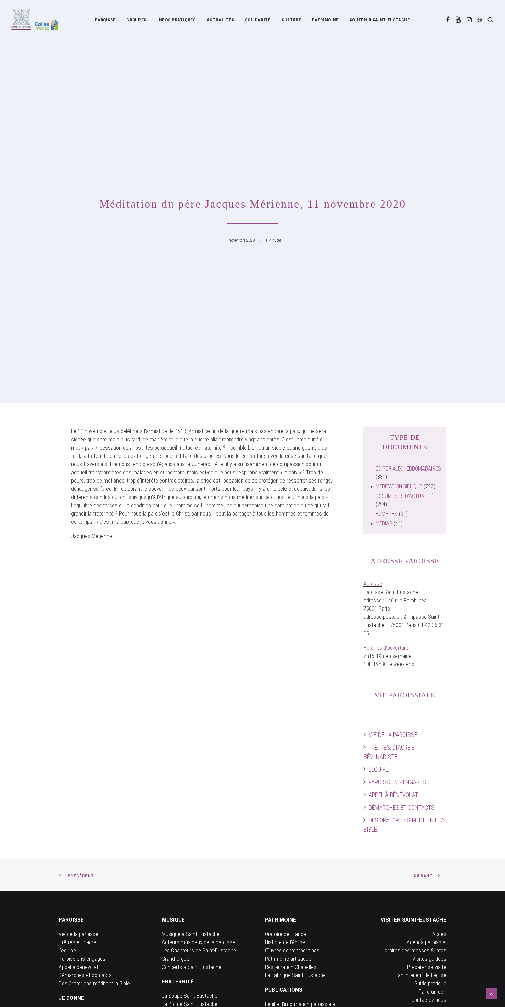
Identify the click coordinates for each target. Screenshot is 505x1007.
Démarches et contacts (402, 807)
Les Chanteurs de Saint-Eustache (199, 950)
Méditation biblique (398, 486)
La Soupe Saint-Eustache (189, 996)
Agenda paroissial (426, 942)
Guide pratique (430, 983)
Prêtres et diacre (77, 942)
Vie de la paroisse (393, 734)
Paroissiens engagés (397, 782)
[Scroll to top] (491, 993)
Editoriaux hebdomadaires (408, 468)
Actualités (220, 19)
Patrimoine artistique (288, 959)
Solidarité (258, 19)
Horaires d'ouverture (385, 648)
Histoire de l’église (285, 942)
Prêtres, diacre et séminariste (390, 752)
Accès (439, 934)
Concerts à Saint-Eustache (191, 967)
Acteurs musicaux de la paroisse (198, 942)
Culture (291, 19)
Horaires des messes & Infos (414, 950)
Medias (383, 523)
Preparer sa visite (426, 967)
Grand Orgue (175, 959)
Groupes (136, 19)
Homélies (386, 514)
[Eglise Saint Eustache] (34, 19)
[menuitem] (105, 19)
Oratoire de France (285, 934)
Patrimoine (325, 19)
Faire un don (432, 991)
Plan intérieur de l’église (420, 975)
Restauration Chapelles (290, 967)
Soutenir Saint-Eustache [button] (380, 19)
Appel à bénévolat (393, 794)
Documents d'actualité (404, 496)
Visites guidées (429, 959)
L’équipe (379, 769)
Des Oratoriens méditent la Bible (404, 825)
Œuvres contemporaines (292, 950)
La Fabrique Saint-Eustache (295, 975)
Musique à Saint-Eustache (191, 934)
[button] (448, 19)
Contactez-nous (428, 1000)
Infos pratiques (176, 19)
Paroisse (105, 19)
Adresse (372, 584)
